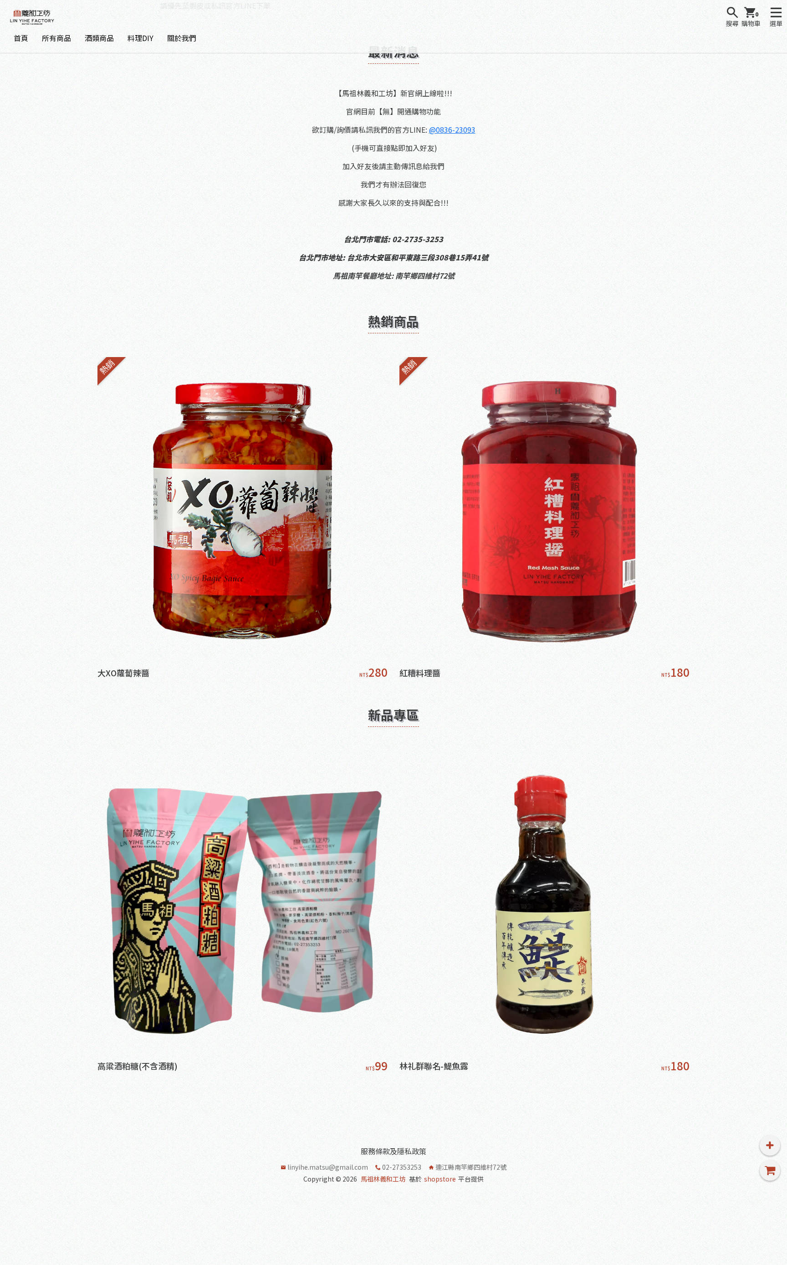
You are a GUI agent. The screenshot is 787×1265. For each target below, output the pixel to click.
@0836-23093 (452, 129)
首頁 (21, 37)
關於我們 (181, 37)
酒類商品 (99, 37)
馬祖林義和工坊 (383, 1178)
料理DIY (140, 37)
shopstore (440, 1178)
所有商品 (56, 37)
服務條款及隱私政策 (393, 1151)
